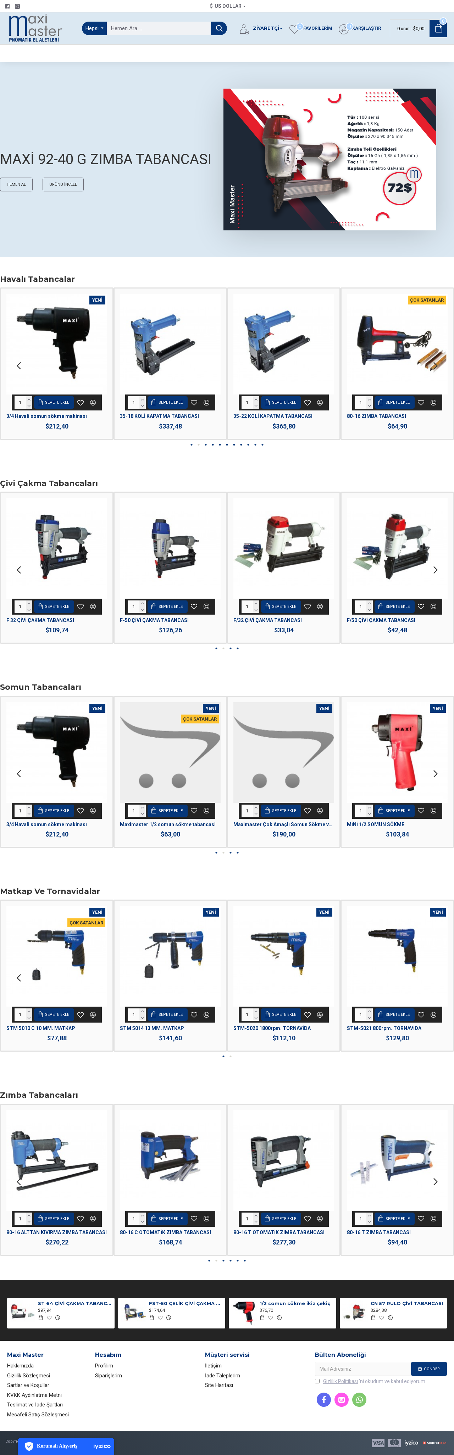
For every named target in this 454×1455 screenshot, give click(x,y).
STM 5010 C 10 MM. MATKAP (40, 1028)
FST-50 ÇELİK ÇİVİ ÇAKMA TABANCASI (186, 1303)
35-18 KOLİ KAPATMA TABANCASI (159, 416)
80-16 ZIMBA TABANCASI (376, 416)
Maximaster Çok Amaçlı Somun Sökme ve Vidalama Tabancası (283, 824)
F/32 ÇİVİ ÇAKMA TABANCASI (267, 620)
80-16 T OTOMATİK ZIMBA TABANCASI (279, 1232)
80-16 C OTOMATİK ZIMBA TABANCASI (165, 1232)
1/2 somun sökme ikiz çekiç (295, 1303)
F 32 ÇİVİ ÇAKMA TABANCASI (40, 620)
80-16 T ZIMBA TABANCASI (379, 1232)
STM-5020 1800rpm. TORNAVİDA (272, 1028)
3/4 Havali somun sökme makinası (46, 416)
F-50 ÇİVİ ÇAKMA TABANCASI (154, 620)
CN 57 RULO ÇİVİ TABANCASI (407, 1303)
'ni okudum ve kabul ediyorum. (374, 1381)
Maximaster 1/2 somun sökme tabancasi (168, 824)
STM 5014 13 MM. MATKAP (152, 1028)
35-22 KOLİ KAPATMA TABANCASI (272, 416)
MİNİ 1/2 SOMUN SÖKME (375, 824)
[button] (18, 365)
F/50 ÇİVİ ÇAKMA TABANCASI (381, 620)
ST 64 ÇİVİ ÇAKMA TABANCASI (75, 1303)
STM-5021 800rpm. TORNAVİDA (384, 1028)
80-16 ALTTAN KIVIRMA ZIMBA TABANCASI (56, 1232)
